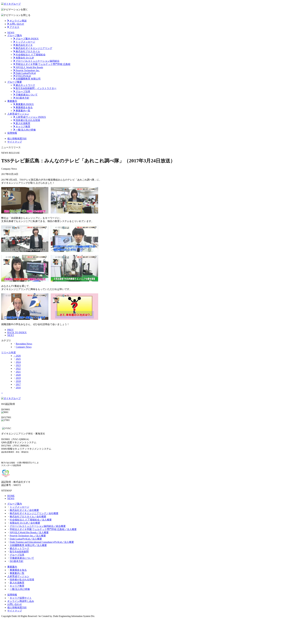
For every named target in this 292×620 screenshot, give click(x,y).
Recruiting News (24, 343)
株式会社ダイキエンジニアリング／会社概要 (34, 513)
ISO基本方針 (22, 98)
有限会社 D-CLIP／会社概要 (25, 523)
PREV (10, 329)
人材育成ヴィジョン (18, 114)
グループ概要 (14, 82)
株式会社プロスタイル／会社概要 (28, 516)
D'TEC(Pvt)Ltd (23, 76)
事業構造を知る (24, 107)
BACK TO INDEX (17, 332)
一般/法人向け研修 (25, 129)
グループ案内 (14, 35)
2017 (18, 384)
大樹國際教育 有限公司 (28, 78)
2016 (18, 387)
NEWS (10, 32)
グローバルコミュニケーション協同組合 (37, 61)
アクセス (14, 27)
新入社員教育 (22, 123)
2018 (18, 381)
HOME (11, 495)
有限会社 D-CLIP (24, 57)
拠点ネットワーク (25, 85)
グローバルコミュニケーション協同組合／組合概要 (38, 526)
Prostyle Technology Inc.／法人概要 (28, 535)
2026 (18, 355)
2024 (18, 362)
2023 (18, 365)
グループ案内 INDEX (27, 38)
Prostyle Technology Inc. (27, 70)
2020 (18, 375)
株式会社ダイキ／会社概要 (24, 510)
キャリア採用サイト (21, 598)
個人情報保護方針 (17, 138)
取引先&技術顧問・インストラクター (35, 88)
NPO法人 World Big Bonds (29, 67)
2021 (18, 371)
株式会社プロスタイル (27, 51)
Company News (23, 347)
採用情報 (12, 133)
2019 (18, 378)
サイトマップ (14, 141)
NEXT (10, 335)
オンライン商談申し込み (20, 601)
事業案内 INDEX (24, 104)
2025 (18, 359)
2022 (18, 368)
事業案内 (12, 101)
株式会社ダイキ (24, 45)
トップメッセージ (25, 42)
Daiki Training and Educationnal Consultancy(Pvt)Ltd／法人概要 (42, 542)
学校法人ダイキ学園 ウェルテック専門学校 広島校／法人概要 (43, 529)
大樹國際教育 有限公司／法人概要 (28, 545)
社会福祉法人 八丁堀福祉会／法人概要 (31, 519)
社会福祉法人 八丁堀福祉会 (30, 54)
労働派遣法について (26, 94)
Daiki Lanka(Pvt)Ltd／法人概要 (26, 539)
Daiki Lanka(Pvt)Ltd (25, 73)
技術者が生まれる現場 (27, 120)
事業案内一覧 (22, 110)
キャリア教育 (22, 126)
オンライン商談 (18, 20)
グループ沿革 (22, 91)
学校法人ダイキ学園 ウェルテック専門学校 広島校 (42, 64)
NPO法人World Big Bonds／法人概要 (29, 532)
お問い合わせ (16, 24)
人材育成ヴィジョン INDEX (30, 117)
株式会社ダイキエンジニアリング (33, 48)
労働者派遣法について (22, 558)
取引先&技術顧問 (19, 551)
